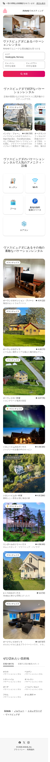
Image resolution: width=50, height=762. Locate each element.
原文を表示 (40, 3)
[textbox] (13, 66)
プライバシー (19, 749)
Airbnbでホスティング (33, 10)
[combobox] (24, 57)
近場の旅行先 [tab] (8, 664)
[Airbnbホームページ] (5, 11)
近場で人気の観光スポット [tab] (28, 664)
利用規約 (30, 749)
